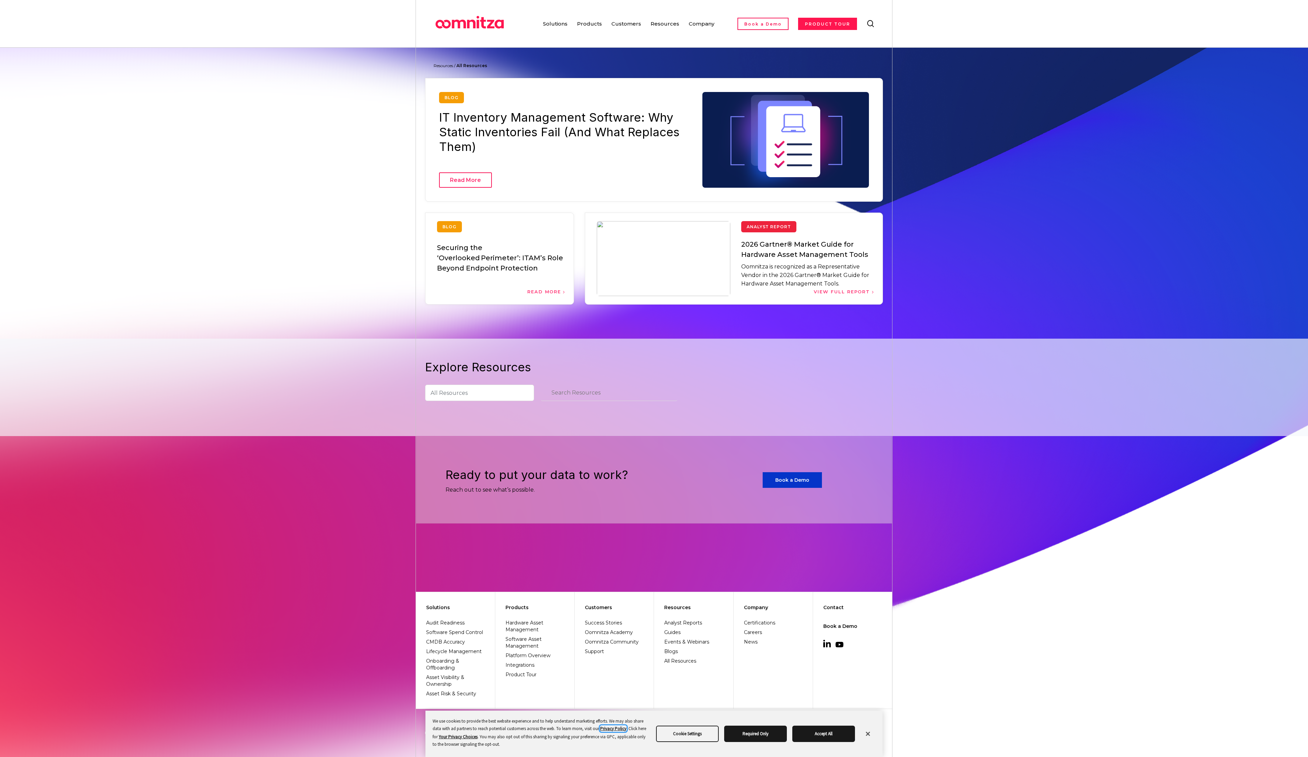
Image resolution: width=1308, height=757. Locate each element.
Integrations (519, 665)
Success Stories (603, 623)
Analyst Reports (683, 623)
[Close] (867, 733)
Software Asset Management (523, 642)
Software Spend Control (454, 632)
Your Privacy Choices (458, 737)
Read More (465, 180)
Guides (672, 632)
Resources (677, 607)
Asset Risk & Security (451, 694)
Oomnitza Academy (609, 632)
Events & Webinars (686, 642)
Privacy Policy (613, 728)
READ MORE (545, 291)
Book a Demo (840, 626)
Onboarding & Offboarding (442, 664)
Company (756, 607)
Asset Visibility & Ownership (445, 680)
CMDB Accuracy (445, 642)
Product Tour (520, 674)
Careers (753, 632)
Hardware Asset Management (524, 626)
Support (594, 651)
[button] (792, 480)
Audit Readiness (445, 623)
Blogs (671, 651)
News (751, 642)
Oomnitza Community (612, 642)
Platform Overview (527, 655)
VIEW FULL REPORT (843, 291)
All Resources (680, 661)
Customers (598, 607)
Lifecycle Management (454, 651)
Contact (833, 607)
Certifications (759, 623)
